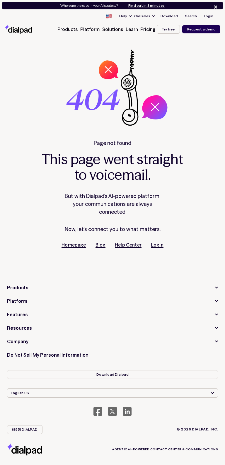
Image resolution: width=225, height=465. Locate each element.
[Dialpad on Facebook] (97, 411)
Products (17, 287)
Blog (101, 244)
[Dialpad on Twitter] (112, 411)
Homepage (74, 244)
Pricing (148, 29)
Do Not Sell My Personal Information (47, 355)
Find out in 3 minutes (146, 5)
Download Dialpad (112, 374)
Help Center (128, 244)
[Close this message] (214, 7)
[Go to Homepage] (25, 29)
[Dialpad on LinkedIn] (127, 411)
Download (169, 16)
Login (208, 16)
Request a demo (201, 29)
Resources (19, 328)
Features (17, 314)
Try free (168, 29)
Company (17, 341)
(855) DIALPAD (25, 429)
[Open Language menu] (108, 16)
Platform (17, 301)
